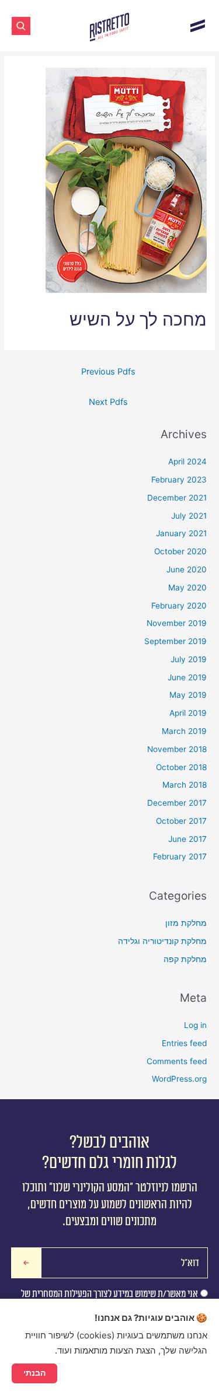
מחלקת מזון (186, 923)
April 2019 (188, 713)
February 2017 (180, 856)
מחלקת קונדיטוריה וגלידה (162, 941)
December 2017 (177, 802)
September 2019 (175, 641)
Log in (195, 1025)
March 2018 (184, 784)
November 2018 (177, 749)
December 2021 (177, 497)
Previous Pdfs (108, 371)
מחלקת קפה (185, 959)
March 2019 (184, 731)
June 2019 (187, 677)
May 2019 (188, 695)
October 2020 (180, 551)
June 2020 (186, 569)
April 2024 (187, 461)
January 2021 (181, 533)
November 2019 (177, 623)
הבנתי (34, 1372)
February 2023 (179, 479)
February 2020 (179, 605)
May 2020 (187, 587)
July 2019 (189, 659)
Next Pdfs (108, 402)
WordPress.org (179, 1078)
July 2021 (189, 515)
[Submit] (26, 1262)
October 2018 (181, 767)
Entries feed (184, 1043)
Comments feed (177, 1061)
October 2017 (181, 821)
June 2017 (187, 839)
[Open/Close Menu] (197, 25)
